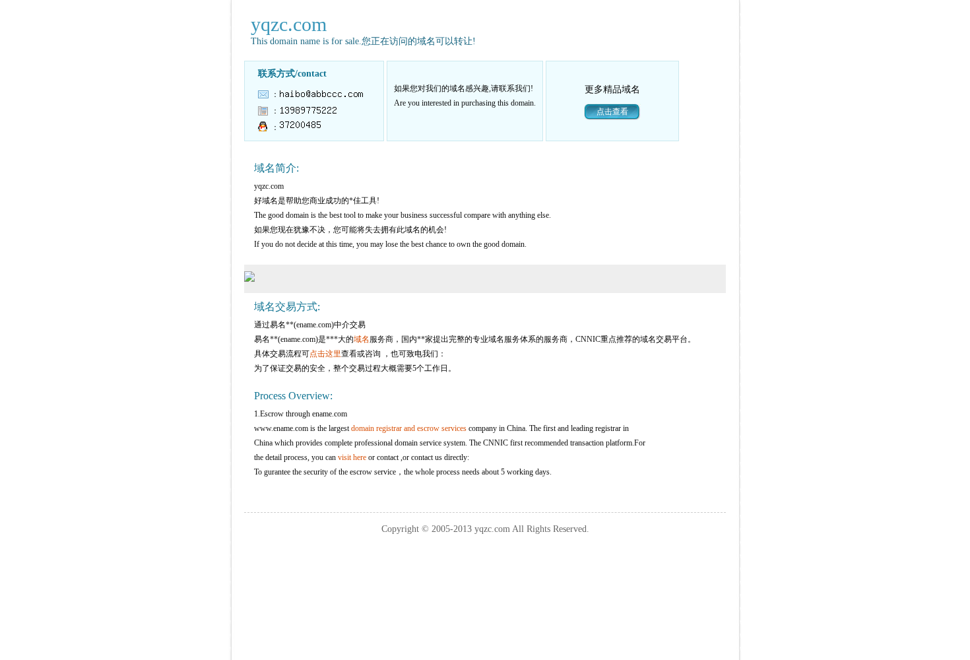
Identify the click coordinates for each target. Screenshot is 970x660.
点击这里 (325, 353)
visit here (352, 457)
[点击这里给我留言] (300, 127)
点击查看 (612, 111)
